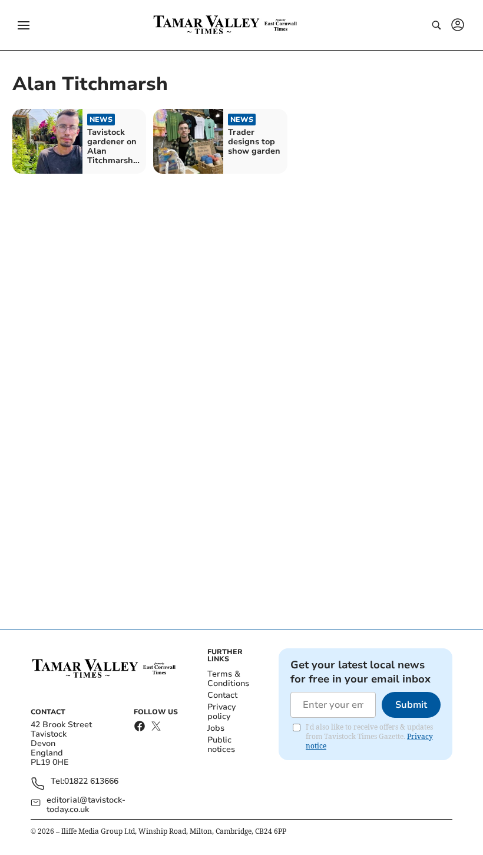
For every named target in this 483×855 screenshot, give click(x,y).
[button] (23, 25)
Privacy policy (221, 711)
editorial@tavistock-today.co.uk (86, 805)
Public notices (221, 744)
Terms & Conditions (228, 678)
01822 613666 (91, 782)
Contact (222, 695)
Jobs (215, 728)
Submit (411, 704)
